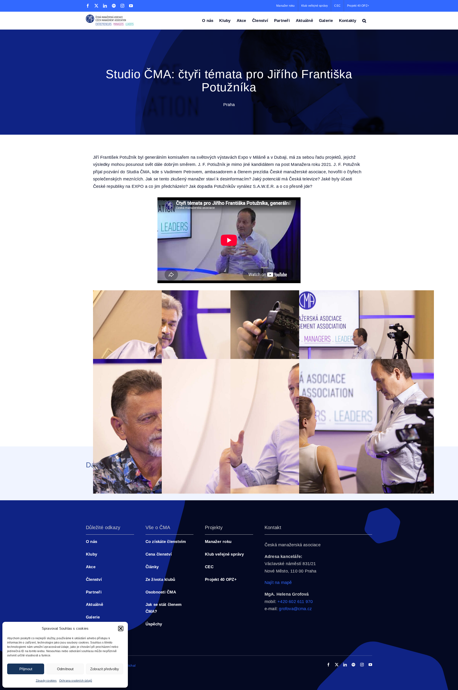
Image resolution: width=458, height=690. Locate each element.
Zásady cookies (46, 680)
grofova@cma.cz (295, 608)
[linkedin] (345, 664)
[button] (120, 628)
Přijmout (25, 669)
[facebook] (328, 664)
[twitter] (336, 664)
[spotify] (353, 664)
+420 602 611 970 (295, 601)
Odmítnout (65, 669)
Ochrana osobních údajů (75, 680)
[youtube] (370, 664)
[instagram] (362, 664)
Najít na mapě (278, 582)
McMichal (128, 665)
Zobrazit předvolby (104, 669)
